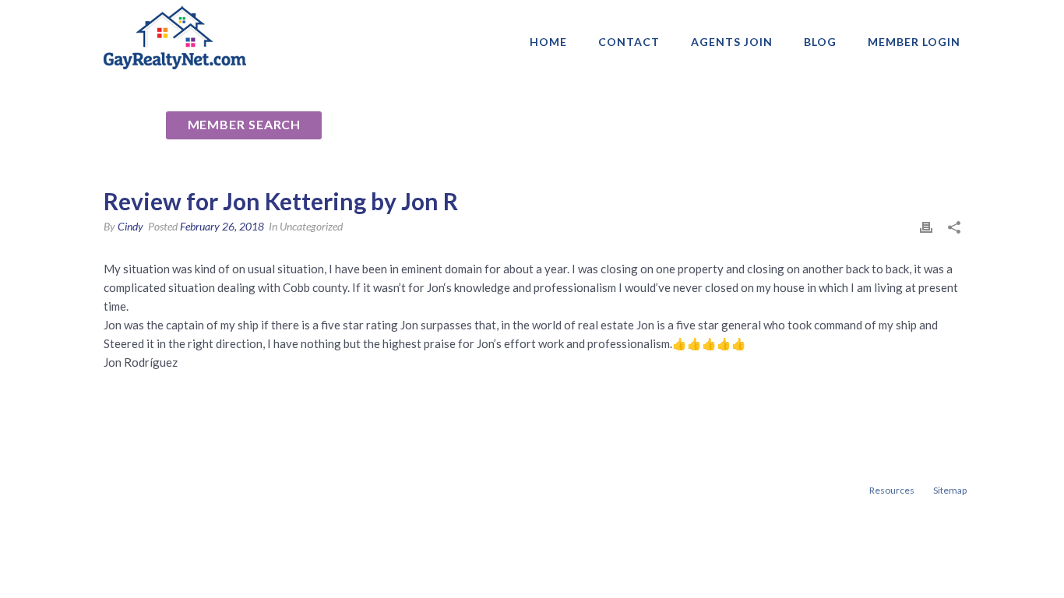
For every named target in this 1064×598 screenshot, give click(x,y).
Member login (914, 41)
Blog (820, 41)
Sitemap (950, 490)
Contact (629, 41)
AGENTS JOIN (732, 41)
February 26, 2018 (222, 226)
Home (548, 41)
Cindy (130, 226)
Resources (891, 490)
